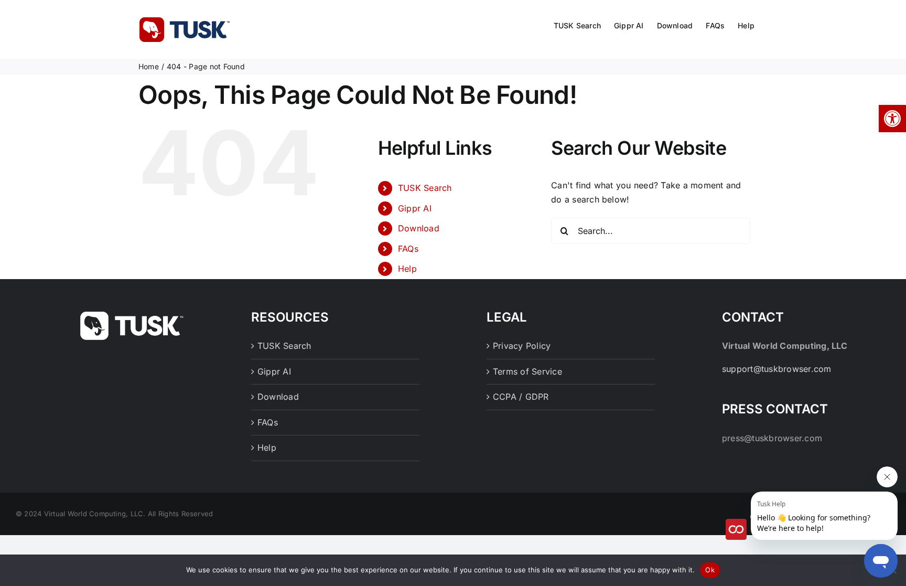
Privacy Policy (522, 345)
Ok (710, 570)
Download (418, 228)
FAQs (408, 248)
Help (407, 268)
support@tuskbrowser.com (777, 369)
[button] (892, 118)
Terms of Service (527, 371)
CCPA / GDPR (521, 396)
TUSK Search (425, 188)
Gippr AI (415, 208)
